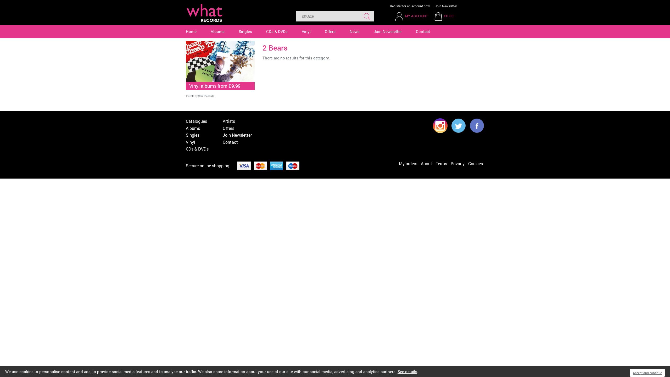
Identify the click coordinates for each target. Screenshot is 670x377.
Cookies (475, 163)
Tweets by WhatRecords (200, 96)
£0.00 (449, 15)
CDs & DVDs (277, 31)
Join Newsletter (446, 6)
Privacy (458, 163)
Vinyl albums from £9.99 (215, 86)
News (355, 31)
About (426, 163)
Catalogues (196, 121)
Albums (218, 31)
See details (407, 371)
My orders (408, 163)
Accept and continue (647, 373)
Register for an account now (410, 6)
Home (191, 31)
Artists (229, 121)
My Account (416, 15)
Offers (330, 31)
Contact (423, 31)
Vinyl (306, 31)
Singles (245, 31)
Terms (441, 163)
